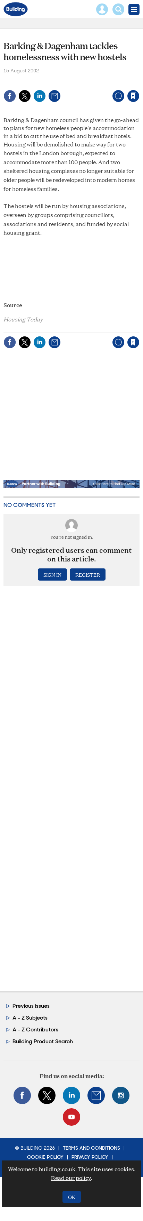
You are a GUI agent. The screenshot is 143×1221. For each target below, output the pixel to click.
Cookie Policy (45, 1157)
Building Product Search (42, 1041)
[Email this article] (54, 96)
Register (87, 574)
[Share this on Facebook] (9, 96)
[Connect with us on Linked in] (71, 1095)
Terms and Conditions (91, 1148)
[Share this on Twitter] (24, 96)
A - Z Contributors (35, 1029)
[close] (139, 81)
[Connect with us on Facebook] (22, 1095)
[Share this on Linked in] (39, 96)
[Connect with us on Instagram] (121, 1095)
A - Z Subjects (30, 1017)
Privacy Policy (90, 1157)
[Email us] (96, 1095)
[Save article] (133, 96)
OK (71, 1196)
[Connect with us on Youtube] (71, 1117)
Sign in (46, 81)
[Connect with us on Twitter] (47, 1095)
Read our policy (71, 1178)
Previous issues (31, 1005)
